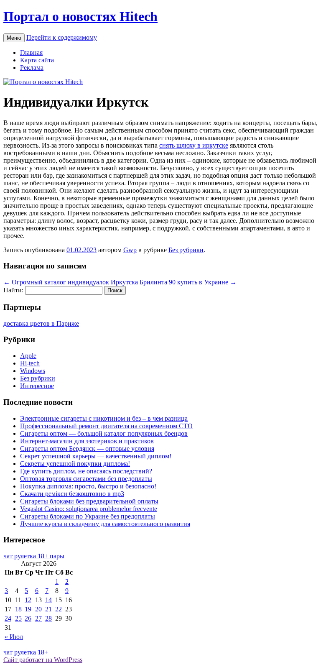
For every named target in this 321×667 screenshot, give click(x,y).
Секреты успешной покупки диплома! (75, 463)
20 (38, 609)
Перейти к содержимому (61, 37)
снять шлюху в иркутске (193, 145)
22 (58, 609)
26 (28, 618)
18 (18, 609)
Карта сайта (37, 60)
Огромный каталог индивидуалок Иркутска (70, 282)
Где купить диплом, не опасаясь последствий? (86, 471)
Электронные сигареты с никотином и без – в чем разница (104, 418)
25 (18, 618)
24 (8, 618)
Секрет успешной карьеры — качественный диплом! (95, 456)
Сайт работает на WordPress (42, 659)
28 (48, 618)
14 (48, 599)
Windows (32, 370)
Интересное (37, 385)
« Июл (14, 636)
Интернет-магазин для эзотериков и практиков (87, 441)
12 (28, 599)
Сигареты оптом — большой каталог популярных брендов (104, 433)
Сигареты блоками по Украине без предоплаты (87, 516)
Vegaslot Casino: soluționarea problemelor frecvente (88, 508)
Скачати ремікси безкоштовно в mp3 (72, 493)
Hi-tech (30, 363)
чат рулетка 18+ (25, 652)
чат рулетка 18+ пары (33, 556)
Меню (14, 38)
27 (38, 618)
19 (28, 609)
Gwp (130, 249)
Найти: (13, 290)
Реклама (31, 67)
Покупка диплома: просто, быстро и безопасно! (88, 486)
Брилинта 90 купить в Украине (188, 282)
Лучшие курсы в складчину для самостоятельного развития (105, 523)
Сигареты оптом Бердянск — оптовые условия (87, 448)
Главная (31, 52)
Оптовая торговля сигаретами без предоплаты (86, 478)
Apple (28, 355)
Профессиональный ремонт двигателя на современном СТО (106, 425)
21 (48, 609)
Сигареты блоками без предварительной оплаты (89, 501)
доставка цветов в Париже (41, 323)
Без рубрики (186, 249)
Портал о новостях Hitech (80, 16)
